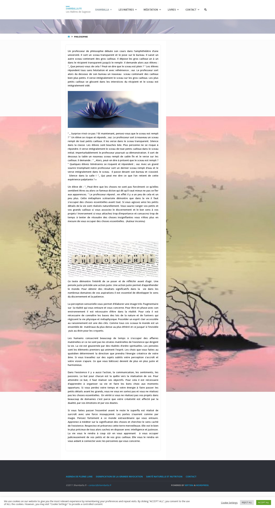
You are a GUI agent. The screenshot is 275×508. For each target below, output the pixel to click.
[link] (205, 9)
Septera (189, 485)
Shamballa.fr (74, 8)
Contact (191, 476)
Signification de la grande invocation (119, 476)
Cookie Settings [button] (229, 502)
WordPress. (202, 485)
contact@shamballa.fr (99, 485)
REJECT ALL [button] (247, 502)
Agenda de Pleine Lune (79, 476)
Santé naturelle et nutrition (164, 476)
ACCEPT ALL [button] (263, 502)
